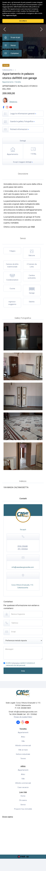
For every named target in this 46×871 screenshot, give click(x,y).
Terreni (23, 758)
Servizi (23, 805)
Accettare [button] (23, 21)
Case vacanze (23, 787)
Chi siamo (23, 800)
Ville (23, 741)
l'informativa (15, 663)
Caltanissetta (7, 70)
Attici (23, 737)
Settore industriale (23, 754)
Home (23, 796)
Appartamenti (23, 732)
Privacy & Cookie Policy (23, 717)
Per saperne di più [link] (10, 15)
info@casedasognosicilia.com (23, 567)
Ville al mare (23, 750)
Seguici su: (13, 102)
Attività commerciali (23, 745)
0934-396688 (23, 546)
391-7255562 (23, 549)
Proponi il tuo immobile (23, 809)
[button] (4, 29)
